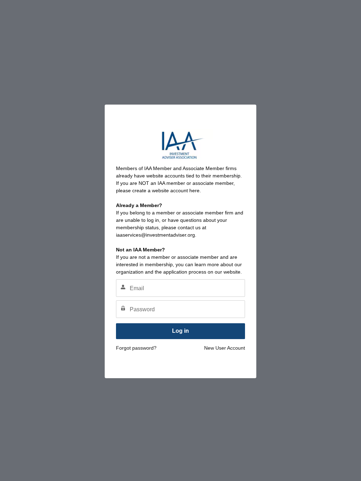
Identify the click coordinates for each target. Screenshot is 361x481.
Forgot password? (136, 348)
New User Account (224, 348)
